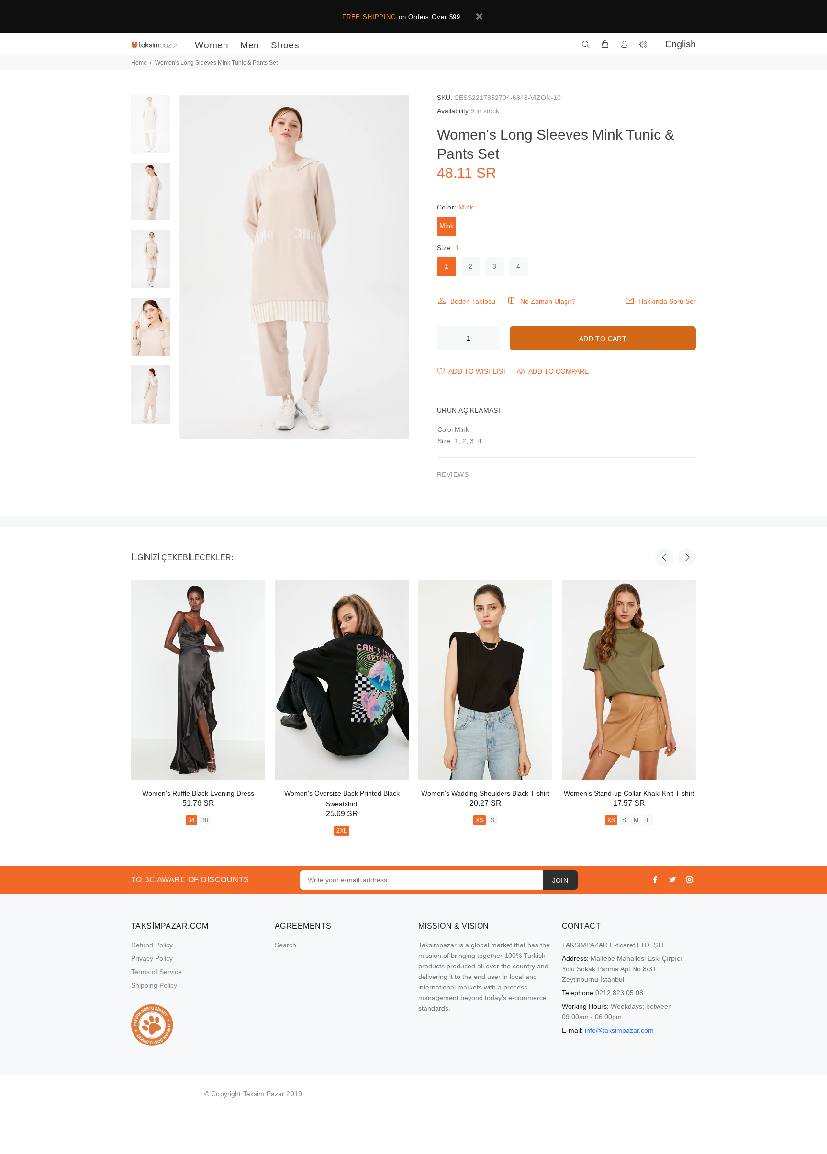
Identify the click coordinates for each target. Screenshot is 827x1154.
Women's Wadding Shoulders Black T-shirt (485, 793)
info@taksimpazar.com (619, 1030)
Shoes (285, 45)
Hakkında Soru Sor (667, 301)
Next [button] (687, 557)
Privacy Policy (152, 958)
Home (139, 62)
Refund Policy (152, 945)
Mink (446, 226)
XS (479, 820)
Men (249, 45)
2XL (341, 830)
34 (191, 820)
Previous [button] (664, 557)
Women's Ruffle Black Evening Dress (198, 793)
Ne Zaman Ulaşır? (548, 301)
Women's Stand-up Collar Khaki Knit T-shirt (629, 793)
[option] (150, 129)
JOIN (560, 880)
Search (285, 945)
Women (212, 45)
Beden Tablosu (472, 301)
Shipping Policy (154, 985)
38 (204, 820)
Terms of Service (156, 972)
